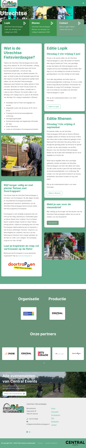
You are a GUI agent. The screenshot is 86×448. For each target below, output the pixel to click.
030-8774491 (33, 419)
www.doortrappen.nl (25, 256)
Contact (54, 425)
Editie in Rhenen (55, 193)
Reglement (55, 421)
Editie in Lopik (54, 106)
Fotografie (54, 412)
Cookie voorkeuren (51, 443)
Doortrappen (55, 415)
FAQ (52, 418)
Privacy (40, 443)
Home (53, 408)
